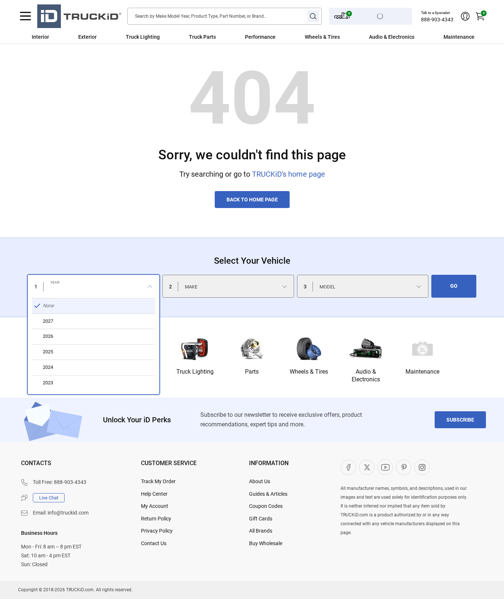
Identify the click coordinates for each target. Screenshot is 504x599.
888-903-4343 (437, 19)
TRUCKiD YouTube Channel (385, 467)
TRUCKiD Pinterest (403, 467)
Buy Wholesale (265, 543)
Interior (40, 37)
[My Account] (465, 16)
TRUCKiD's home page (288, 174)
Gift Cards (260, 519)
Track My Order (158, 481)
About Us (259, 481)
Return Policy (156, 519)
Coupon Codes (266, 506)
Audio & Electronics (391, 37)
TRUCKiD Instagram (422, 467)
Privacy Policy (157, 531)
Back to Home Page (252, 199)
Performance (260, 37)
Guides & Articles (268, 494)
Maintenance (458, 37)
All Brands (260, 531)
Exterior (87, 37)
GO (454, 286)
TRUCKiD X (366, 467)
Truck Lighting (143, 37)
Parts (252, 371)
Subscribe (460, 420)
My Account (154, 506)
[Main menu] (25, 16)
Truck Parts (202, 37)
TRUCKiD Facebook (348, 467)
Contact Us (153, 543)
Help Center (154, 494)
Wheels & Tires (322, 37)
